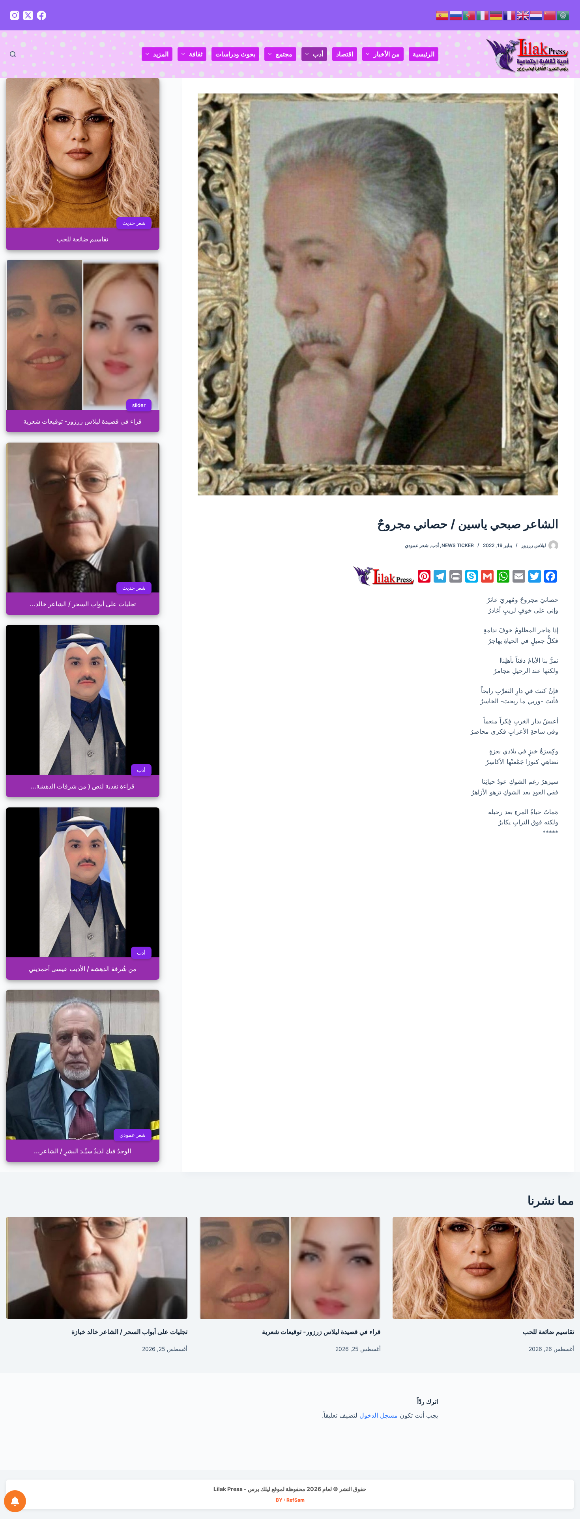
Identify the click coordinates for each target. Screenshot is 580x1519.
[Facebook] (41, 15)
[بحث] (13, 54)
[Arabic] (563, 15)
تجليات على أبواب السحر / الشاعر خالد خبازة (129, 1332)
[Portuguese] (469, 15)
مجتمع (284, 54)
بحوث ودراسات (235, 54)
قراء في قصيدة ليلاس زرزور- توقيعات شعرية (321, 1332)
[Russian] (456, 15)
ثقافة (195, 54)
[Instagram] (14, 15)
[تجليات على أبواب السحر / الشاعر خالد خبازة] (96, 1268)
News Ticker (458, 545)
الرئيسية (423, 54)
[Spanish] (442, 15)
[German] (496, 15)
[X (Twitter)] (28, 15)
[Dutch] (536, 15)
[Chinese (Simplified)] (550, 15)
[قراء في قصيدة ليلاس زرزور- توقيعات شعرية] (290, 1268)
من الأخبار (387, 54)
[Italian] (483, 15)
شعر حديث (134, 223)
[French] (509, 15)
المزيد (160, 54)
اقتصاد (344, 54)
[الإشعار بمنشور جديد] (15, 1501)
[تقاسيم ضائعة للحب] (483, 1268)
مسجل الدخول (378, 1415)
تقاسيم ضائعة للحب (548, 1332)
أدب (318, 54)
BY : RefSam (290, 1500)
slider (139, 405)
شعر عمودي (416, 545)
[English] (523, 15)
